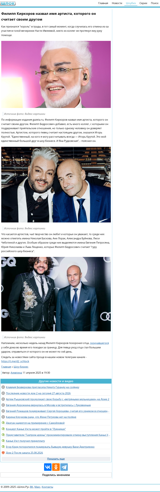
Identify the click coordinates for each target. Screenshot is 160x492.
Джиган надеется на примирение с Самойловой (35, 423)
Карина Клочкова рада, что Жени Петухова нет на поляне (41, 417)
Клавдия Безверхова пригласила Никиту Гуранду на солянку (42, 387)
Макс (37, 487)
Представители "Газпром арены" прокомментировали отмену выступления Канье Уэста (58, 435)
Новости (117, 3)
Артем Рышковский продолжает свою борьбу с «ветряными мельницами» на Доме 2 (57, 399)
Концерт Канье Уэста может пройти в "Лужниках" (36, 429)
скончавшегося (99, 343)
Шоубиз (131, 3)
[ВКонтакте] (48, 467)
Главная (103, 3)
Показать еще (56, 458)
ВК (31, 487)
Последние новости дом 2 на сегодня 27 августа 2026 (38, 393)
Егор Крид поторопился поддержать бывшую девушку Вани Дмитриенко (50, 446)
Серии (143, 3)
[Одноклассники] (56, 467)
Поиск (154, 3)
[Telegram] (64, 467)
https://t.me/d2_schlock (15, 361)
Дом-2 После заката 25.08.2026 (24, 452)
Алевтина (16, 372)
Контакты (47, 487)
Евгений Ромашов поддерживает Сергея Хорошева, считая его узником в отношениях (58, 411)
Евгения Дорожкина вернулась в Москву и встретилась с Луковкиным (48, 405)
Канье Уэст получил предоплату (25, 441)
